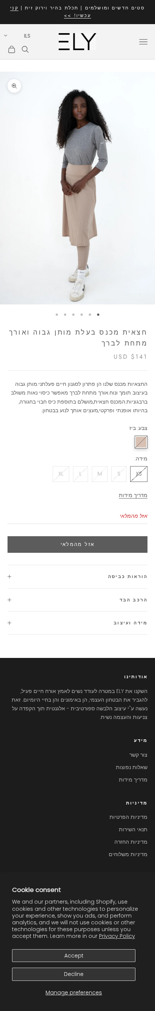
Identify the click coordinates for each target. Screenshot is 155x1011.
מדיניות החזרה (130, 842)
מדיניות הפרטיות (128, 817)
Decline (74, 974)
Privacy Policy (117, 936)
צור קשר (138, 755)
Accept (74, 955)
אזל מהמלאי (77, 544)
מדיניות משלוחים (128, 854)
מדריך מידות (133, 495)
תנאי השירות (133, 829)
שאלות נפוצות (131, 767)
